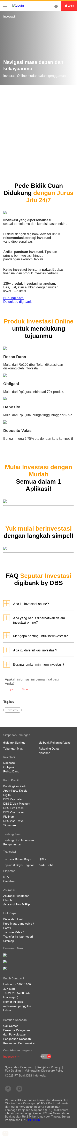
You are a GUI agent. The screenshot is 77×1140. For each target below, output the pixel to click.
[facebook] (8, 1088)
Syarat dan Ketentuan (19, 1067)
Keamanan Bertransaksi (18, 1043)
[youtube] (19, 1088)
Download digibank (17, 301)
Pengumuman (12, 844)
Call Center (10, 1025)
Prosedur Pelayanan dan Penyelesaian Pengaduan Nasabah (17, 1034)
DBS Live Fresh (13, 808)
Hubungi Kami (13, 298)
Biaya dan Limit (13, 919)
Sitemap (8, 941)
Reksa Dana (11, 771)
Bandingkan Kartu (14, 786)
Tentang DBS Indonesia (18, 840)
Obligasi (8, 767)
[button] (18, 1056)
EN (42, 1056)
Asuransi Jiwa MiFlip (16, 904)
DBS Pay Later (12, 799)
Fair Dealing (13, 1070)
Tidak (25, 689)
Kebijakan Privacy (48, 1067)
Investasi (9, 16)
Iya (11, 689)
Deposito (9, 762)
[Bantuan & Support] (56, 6)
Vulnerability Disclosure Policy (44, 1070)
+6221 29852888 (14, 993)
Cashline (9, 881)
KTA (6, 876)
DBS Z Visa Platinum (16, 803)
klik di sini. (34, 1119)
